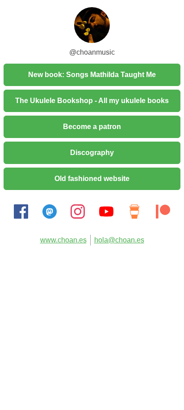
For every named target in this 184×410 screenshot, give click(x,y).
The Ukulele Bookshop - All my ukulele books (92, 100)
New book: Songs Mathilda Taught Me (92, 74)
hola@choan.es (119, 240)
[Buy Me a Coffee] (134, 216)
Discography (92, 152)
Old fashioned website (92, 178)
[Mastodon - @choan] (49, 216)
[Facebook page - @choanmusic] (21, 216)
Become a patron (92, 126)
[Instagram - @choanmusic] (78, 216)
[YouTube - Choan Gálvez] (106, 216)
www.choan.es (63, 240)
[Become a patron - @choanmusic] (163, 216)
